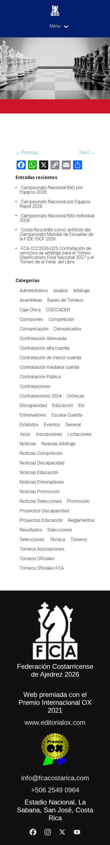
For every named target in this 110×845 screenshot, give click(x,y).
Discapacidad (33, 405)
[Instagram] (47, 832)
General (73, 424)
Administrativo (34, 290)
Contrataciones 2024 (40, 396)
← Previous (27, 152)
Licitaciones (79, 434)
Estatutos (29, 424)
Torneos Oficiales (37, 558)
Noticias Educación (39, 472)
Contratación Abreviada (43, 338)
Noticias (28, 443)
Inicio (25, 434)
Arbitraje (81, 290)
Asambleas (31, 300)
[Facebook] (33, 832)
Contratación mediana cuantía (49, 367)
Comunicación (34, 329)
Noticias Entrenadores (42, 482)
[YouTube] (77, 832)
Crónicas (75, 396)
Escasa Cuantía (67, 415)
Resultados (31, 530)
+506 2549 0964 (55, 790)
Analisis (60, 290)
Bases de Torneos (65, 300)
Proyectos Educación (41, 520)
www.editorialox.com (55, 722)
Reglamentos (81, 520)
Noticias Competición (41, 453)
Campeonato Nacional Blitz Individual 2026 (57, 218)
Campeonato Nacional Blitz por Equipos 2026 (51, 190)
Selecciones (59, 530)
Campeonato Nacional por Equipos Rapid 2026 (55, 204)
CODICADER (58, 309)
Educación (62, 405)
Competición (61, 319)
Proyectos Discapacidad (44, 510)
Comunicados (67, 329)
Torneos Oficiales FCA (42, 568)
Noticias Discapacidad (42, 463)
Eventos (52, 424)
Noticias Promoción (40, 491)
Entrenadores (33, 415)
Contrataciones (35, 386)
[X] (62, 832)
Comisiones (31, 319)
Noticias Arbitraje (58, 443)
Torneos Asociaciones (42, 549)
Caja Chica (30, 309)
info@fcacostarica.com (55, 778)
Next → (87, 152)
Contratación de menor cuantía (50, 357)
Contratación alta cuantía (44, 348)
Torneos (79, 539)
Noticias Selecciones (41, 501)
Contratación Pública (40, 376)
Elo (81, 405)
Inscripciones (49, 434)
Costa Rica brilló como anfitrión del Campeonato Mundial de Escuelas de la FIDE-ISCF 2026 (56, 234)
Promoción (78, 501)
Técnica (57, 539)
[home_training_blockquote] (24, 142)
